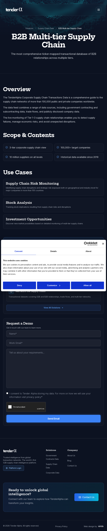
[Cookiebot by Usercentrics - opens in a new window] (86, 244)
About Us (71, 455)
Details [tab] (53, 251)
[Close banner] (103, 244)
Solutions (29, 28)
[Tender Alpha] (14, 9)
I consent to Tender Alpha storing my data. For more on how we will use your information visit (50, 395)
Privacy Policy (61, 526)
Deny (19, 285)
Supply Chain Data (46, 28)
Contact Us (72, 466)
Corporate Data (52, 473)
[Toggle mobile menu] (98, 10)
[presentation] (26, 407)
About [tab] (88, 251)
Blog (69, 460)
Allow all (87, 285)
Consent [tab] (18, 251)
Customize (52, 285)
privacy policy (33, 397)
